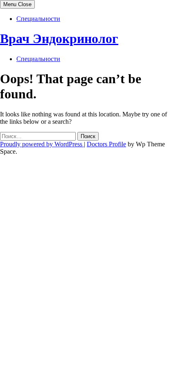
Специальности (38, 18)
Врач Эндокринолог (59, 38)
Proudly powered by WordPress (42, 144)
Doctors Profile (106, 144)
